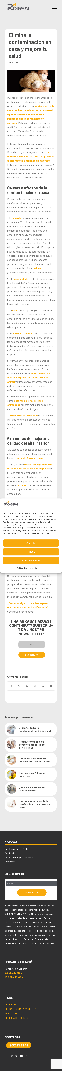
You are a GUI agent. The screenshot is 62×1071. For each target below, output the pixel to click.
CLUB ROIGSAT (13, 1004)
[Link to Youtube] (21, 1056)
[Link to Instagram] (11, 1056)
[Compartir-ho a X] (19, 686)
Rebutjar (31, 551)
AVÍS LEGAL (11, 1013)
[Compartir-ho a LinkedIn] (43, 686)
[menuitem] (53, 8)
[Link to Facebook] (7, 1056)
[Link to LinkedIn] (26, 1056)
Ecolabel (21, 485)
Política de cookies (25, 568)
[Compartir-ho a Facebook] (11, 686)
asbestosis (40, 268)
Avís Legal (39, 568)
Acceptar (31, 543)
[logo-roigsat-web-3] (26, 8)
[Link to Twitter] (16, 1056)
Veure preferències (31, 560)
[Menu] (53, 8)
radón (15, 310)
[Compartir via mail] (51, 686)
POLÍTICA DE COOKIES (16, 1017)
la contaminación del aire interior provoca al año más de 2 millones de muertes (30, 156)
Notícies (14, 62)
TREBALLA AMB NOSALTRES (20, 1008)
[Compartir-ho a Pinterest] (35, 686)
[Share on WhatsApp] (27, 686)
